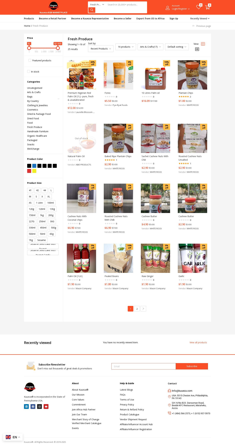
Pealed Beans (112, 276)
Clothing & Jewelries (37, 105)
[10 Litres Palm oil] (155, 75)
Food (30, 122)
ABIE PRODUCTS (83, 164)
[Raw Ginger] (155, 258)
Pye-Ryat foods (120, 105)
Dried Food (33, 118)
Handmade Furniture (37, 131)
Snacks (30, 144)
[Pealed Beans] (118, 258)
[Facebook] (33, 406)
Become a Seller (122, 18)
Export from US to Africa (150, 18)
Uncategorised (34, 87)
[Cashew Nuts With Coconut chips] (81, 198)
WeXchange (33, 148)
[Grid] (203, 43)
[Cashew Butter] (155, 198)
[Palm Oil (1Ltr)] (81, 258)
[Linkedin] (26, 406)
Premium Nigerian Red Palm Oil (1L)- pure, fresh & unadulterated (81, 96)
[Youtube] (46, 406)
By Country (33, 101)
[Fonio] (118, 75)
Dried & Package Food (39, 113)
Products (29, 18)
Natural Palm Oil (76, 156)
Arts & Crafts (34, 92)
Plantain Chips (186, 92)
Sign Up (174, 18)
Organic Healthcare (37, 135)
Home (27, 25)
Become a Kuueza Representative (90, 18)
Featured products (41, 60)
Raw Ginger (147, 276)
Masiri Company (83, 288)
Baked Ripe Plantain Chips (118, 156)
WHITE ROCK (193, 105)
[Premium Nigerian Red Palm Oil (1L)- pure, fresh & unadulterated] (81, 75)
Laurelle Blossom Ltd (86, 112)
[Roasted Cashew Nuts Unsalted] (192, 138)
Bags (29, 96)
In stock (35, 71)
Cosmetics (32, 109)
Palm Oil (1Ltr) (75, 276)
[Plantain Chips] (192, 75)
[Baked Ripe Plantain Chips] (118, 138)
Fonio (107, 92)
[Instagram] (39, 406)
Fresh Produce (34, 127)
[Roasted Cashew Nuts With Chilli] (118, 198)
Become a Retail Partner (52, 18)
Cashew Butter (149, 216)
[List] (197, 49)
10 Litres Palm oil (151, 92)
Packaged (32, 140)
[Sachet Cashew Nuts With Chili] (155, 138)
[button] (97, 4)
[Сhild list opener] (59, 100)
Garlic (181, 276)
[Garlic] (192, 258)
